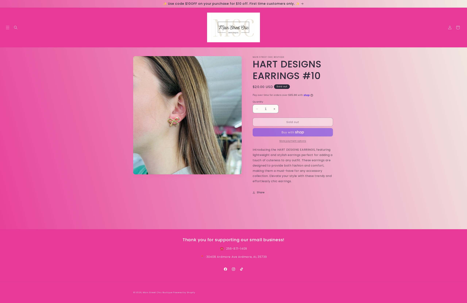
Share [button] (261, 192)
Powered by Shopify (184, 292)
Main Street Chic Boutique (158, 292)
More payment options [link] (292, 140)
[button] (8, 28)
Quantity (258, 101)
